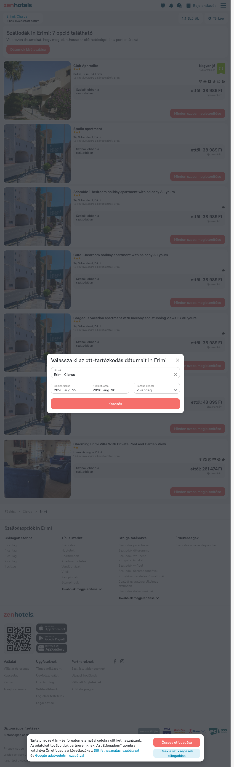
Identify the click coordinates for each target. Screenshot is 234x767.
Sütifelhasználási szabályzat (116, 750)
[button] (176, 374)
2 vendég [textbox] (144, 390)
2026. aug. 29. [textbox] (65, 390)
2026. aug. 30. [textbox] (104, 390)
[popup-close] (177, 360)
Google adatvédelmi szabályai (59, 755)
